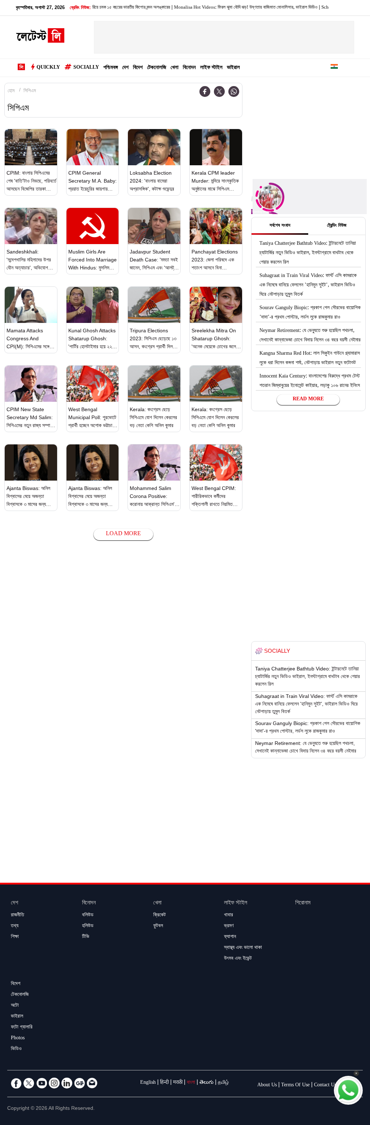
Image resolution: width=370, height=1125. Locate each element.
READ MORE (308, 400)
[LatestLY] (40, 38)
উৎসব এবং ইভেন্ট (238, 959)
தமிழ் (223, 1083)
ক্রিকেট (159, 916)
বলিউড (88, 916)
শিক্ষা (15, 937)
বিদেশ (138, 68)
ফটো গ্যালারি (22, 1028)
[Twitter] (219, 91)
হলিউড (88, 926)
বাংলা (191, 1083)
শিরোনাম (302, 903)
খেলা (174, 68)
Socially (86, 68)
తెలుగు (206, 1083)
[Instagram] (54, 1083)
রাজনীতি (17, 916)
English (148, 1083)
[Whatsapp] (233, 91)
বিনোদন (189, 68)
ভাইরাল (233, 68)
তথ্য (14, 926)
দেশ (125, 68)
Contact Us (325, 1086)
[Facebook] (204, 91)
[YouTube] (41, 1083)
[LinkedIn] (66, 1083)
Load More (123, 534)
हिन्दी (164, 1083)
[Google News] (79, 1083)
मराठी (177, 1083)
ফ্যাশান (230, 937)
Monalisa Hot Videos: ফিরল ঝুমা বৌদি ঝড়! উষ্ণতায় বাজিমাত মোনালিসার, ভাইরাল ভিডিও (229, 8)
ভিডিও (16, 1049)
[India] (334, 68)
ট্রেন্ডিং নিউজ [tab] (337, 226)
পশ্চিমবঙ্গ (110, 68)
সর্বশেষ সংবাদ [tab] (280, 226)
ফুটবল (158, 926)
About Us (267, 1086)
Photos (18, 1039)
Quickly (48, 68)
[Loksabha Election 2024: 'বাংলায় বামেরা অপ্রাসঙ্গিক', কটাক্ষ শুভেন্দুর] (154, 147)
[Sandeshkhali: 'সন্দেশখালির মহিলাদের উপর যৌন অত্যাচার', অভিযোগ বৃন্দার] (31, 226)
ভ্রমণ (228, 926)
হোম (11, 91)
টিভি (85, 937)
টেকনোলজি (156, 68)
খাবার (228, 916)
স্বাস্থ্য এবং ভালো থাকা (243, 948)
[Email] (92, 1083)
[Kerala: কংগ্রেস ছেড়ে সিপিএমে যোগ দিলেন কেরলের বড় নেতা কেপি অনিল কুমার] (154, 384)
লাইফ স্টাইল (211, 68)
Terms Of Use (295, 1086)
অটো (15, 1006)
